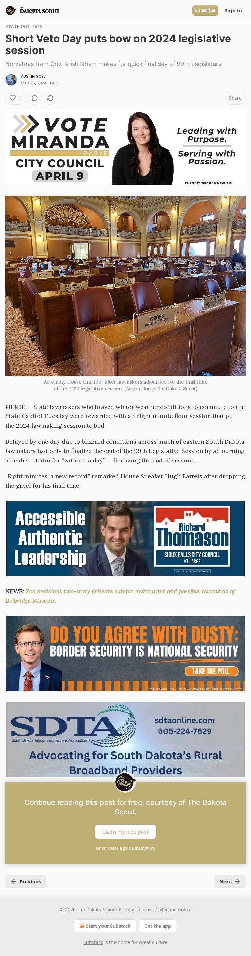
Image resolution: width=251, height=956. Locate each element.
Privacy (126, 909)
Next (225, 881)
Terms (144, 909)
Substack (93, 942)
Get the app (157, 926)
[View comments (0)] (34, 98)
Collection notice (173, 909)
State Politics (23, 26)
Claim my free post (125, 831)
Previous (30, 881)
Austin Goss (33, 76)
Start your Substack (108, 926)
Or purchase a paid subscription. (125, 848)
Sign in (233, 10)
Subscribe (205, 10)
